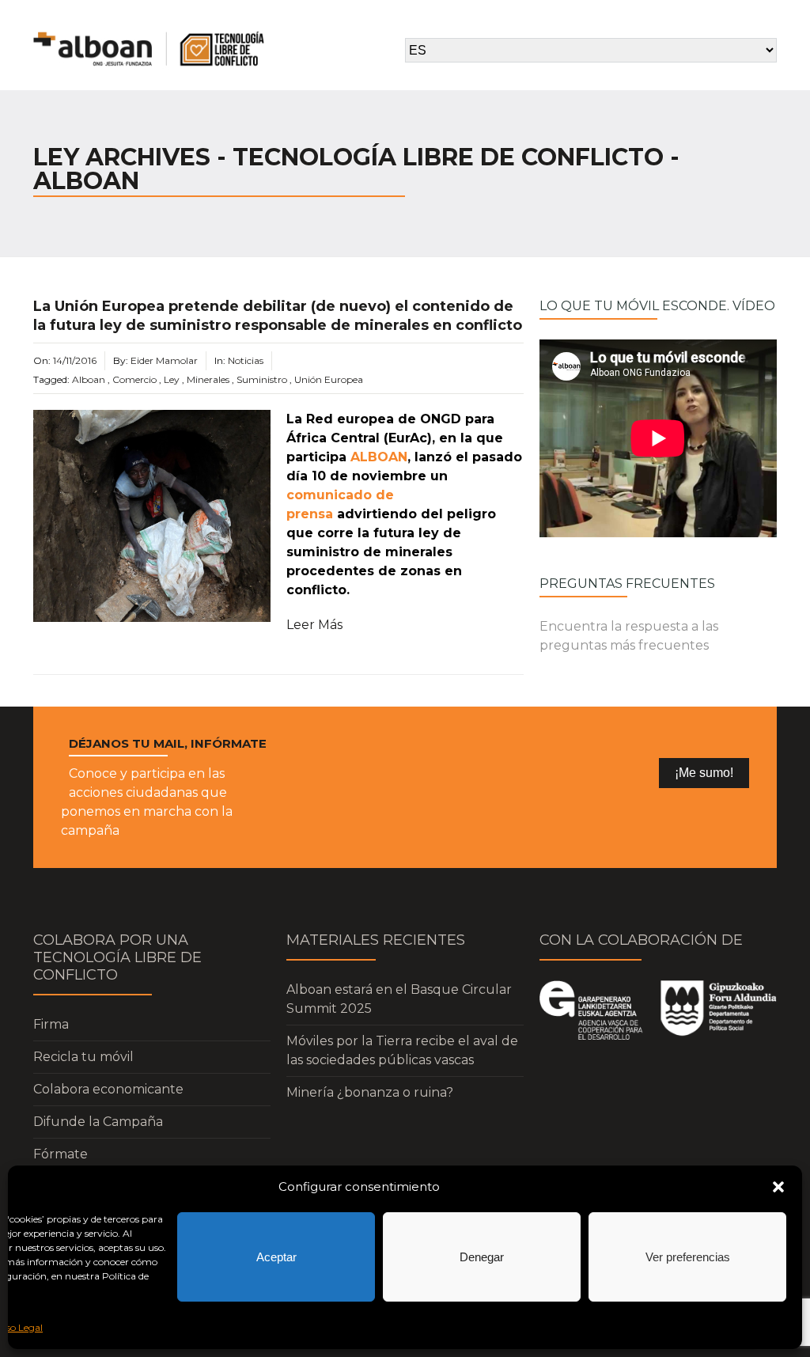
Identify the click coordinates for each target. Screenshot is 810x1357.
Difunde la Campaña (98, 1121)
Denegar (482, 1257)
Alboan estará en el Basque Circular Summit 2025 (399, 999)
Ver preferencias (687, 1257)
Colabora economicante (108, 1089)
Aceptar (276, 1257)
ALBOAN (378, 456)
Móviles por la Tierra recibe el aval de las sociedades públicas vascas (402, 1050)
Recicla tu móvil (83, 1056)
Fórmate (60, 1154)
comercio (134, 379)
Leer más (314, 624)
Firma (51, 1024)
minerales (208, 379)
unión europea (328, 379)
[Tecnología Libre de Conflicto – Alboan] (148, 48)
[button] (778, 1187)
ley (172, 379)
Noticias (245, 360)
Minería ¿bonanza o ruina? (369, 1092)
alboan (88, 379)
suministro (262, 379)
